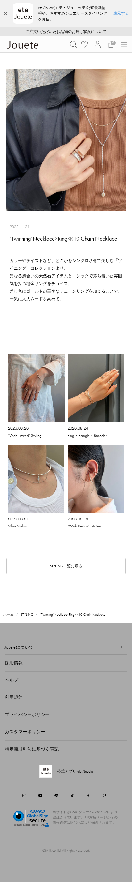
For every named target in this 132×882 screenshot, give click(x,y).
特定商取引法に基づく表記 (32, 749)
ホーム (8, 614)
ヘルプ (11, 680)
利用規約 (14, 697)
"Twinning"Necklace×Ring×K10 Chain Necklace (72, 614)
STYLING (27, 614)
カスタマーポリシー (25, 732)
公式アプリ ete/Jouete (75, 771)
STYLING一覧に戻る (66, 566)
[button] (73, 44)
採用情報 (14, 663)
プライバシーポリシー (27, 714)
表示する (121, 13)
